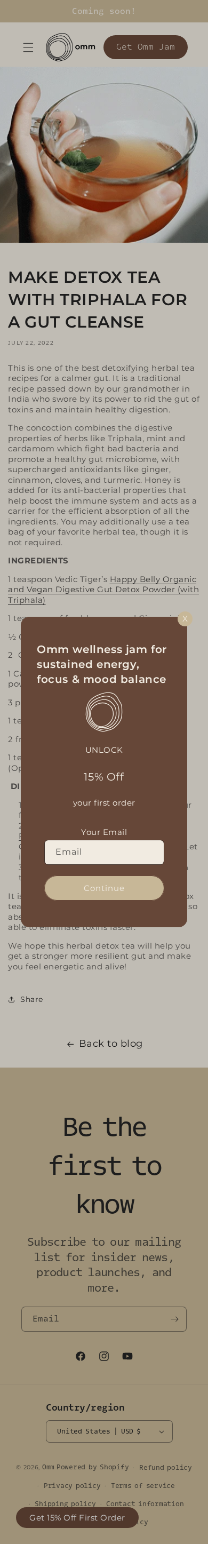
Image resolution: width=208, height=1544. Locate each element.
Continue (104, 888)
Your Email (104, 832)
